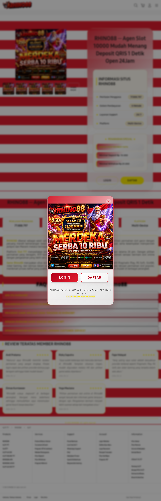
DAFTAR (94, 277)
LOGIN (64, 277)
